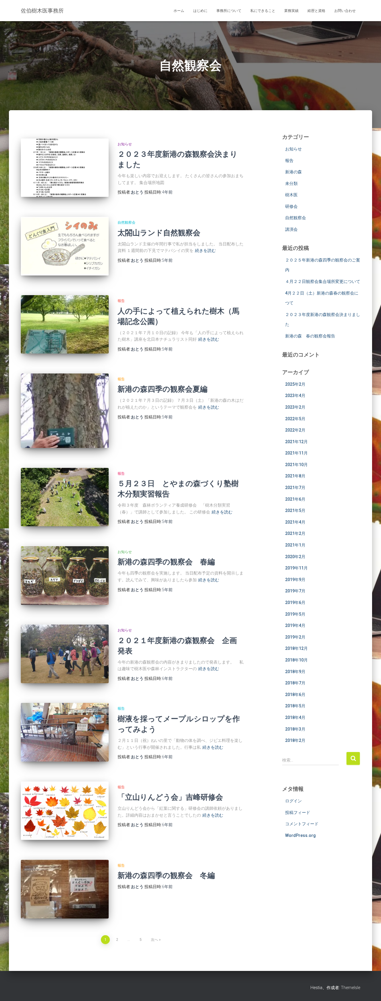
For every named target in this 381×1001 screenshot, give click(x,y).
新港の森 (293, 171)
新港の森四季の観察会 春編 (166, 561)
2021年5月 (295, 510)
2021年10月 (296, 464)
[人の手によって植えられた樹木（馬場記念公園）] (65, 324)
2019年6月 (295, 602)
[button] (65, 167)
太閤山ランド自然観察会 (159, 232)
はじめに (200, 11)
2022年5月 (295, 418)
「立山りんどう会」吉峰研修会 (174, 797)
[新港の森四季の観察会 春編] (65, 575)
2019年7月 (295, 591)
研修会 (291, 206)
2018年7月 (295, 683)
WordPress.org (300, 835)
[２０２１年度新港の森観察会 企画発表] (65, 654)
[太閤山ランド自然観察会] (65, 246)
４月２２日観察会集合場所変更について (322, 281)
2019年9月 (295, 579)
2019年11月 (296, 568)
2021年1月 (295, 545)
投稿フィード (297, 812)
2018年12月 (296, 648)
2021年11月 (296, 453)
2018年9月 (295, 671)
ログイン (293, 800)
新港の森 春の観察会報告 (310, 336)
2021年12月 (296, 441)
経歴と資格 (316, 11)
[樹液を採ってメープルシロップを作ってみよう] (65, 732)
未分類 (291, 183)
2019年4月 (295, 625)
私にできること (262, 11)
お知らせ (125, 144)
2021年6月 (295, 499)
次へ (154, 940)
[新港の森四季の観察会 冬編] (65, 889)
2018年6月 (295, 694)
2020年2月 (295, 556)
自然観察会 (126, 222)
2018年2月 (295, 740)
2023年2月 (295, 407)
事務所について (228, 11)
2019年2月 (295, 637)
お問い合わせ (345, 11)
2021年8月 (295, 476)
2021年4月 (295, 522)
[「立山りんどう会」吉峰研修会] (65, 811)
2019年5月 (295, 614)
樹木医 (291, 194)
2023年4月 (295, 395)
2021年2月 (295, 533)
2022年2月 (295, 430)
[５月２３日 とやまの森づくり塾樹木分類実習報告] (65, 497)
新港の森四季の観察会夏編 (162, 389)
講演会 (291, 229)
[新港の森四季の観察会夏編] (65, 410)
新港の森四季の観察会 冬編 (166, 875)
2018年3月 (295, 729)
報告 (121, 301)
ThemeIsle (350, 987)
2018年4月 (295, 717)
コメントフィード (301, 823)
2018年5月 (295, 705)
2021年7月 (295, 487)
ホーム (179, 11)
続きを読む (205, 250)
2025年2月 (295, 384)
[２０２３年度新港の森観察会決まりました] (65, 167)
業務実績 (291, 11)
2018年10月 (296, 660)
